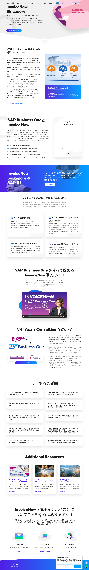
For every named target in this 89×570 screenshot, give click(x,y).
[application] (44, 305)
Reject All (69, 566)
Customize (61, 566)
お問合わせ (50, 3)
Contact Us (70, 551)
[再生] (23, 316)
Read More (12, 491)
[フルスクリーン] (65, 316)
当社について (20, 3)
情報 (38, 3)
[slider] (43, 316)
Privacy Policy (40, 564)
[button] (44, 305)
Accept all (77, 566)
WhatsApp (41, 551)
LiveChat (48, 551)
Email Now (19, 551)
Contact (48, 564)
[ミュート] (63, 316)
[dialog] (69, 562)
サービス (27, 3)
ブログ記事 (44, 3)
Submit (68, 153)
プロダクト (33, 3)
